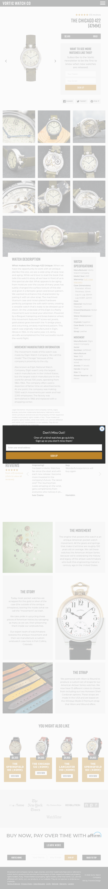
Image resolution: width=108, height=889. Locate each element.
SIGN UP (54, 455)
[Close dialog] (102, 428)
